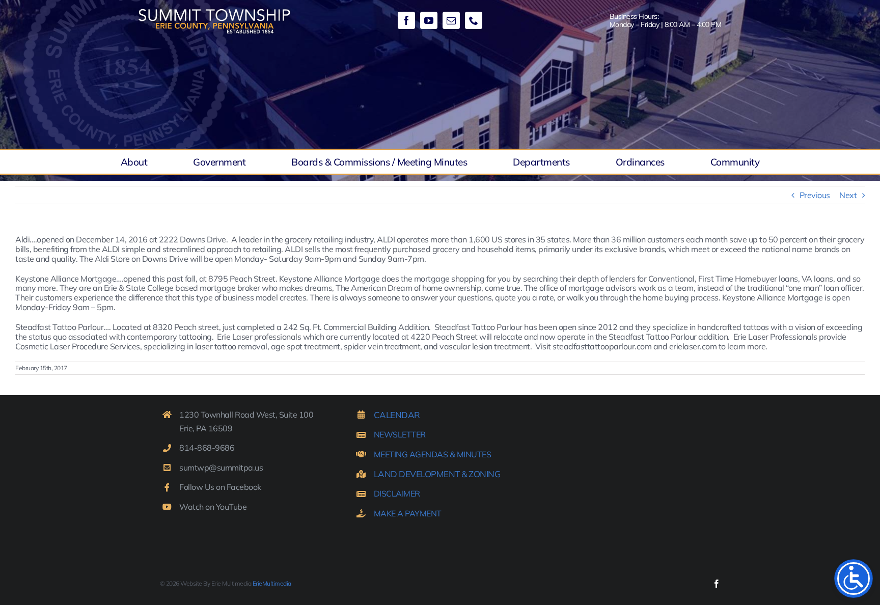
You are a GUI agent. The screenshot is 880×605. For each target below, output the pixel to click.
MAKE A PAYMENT (408, 513)
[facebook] (406, 20)
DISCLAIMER (397, 493)
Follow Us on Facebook (220, 487)
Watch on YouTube (212, 507)
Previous (815, 195)
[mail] (451, 20)
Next (848, 195)
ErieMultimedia (272, 583)
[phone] (473, 20)
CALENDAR (397, 414)
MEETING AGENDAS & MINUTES (432, 454)
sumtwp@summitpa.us (221, 467)
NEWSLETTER (400, 434)
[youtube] (428, 20)
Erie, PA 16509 (205, 428)
